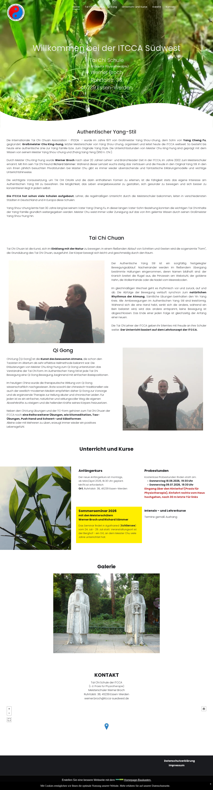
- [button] (9, 713)
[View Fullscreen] (9, 720)
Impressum (176, 765)
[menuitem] (76, 6)
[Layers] (204, 709)
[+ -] (106, 730)
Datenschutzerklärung (179, 761)
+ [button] (9, 709)
